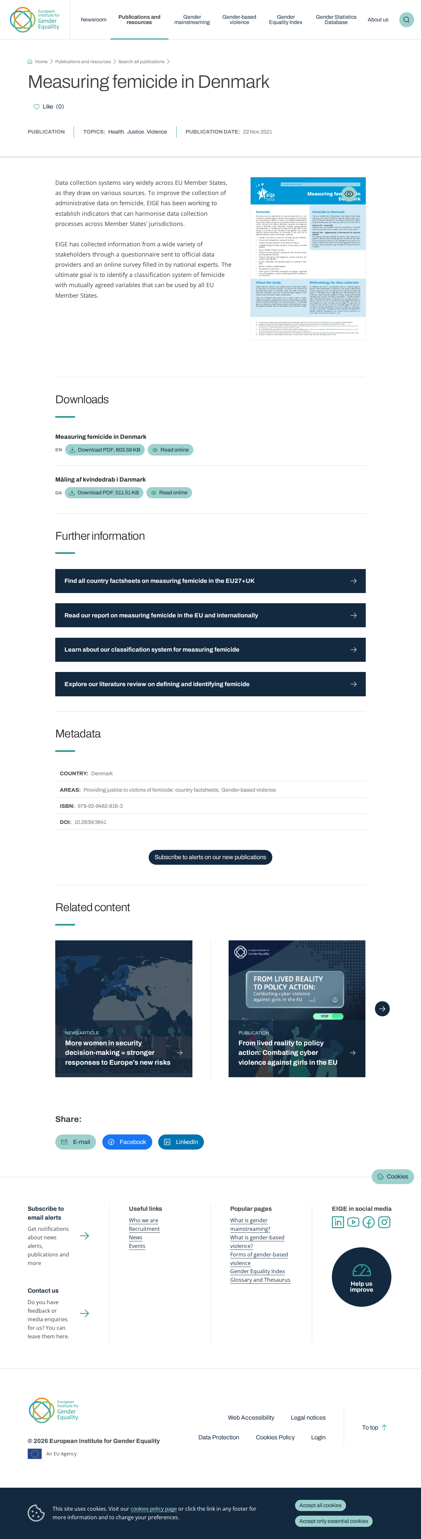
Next (382, 1008)
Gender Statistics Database (336, 19)
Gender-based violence (239, 19)
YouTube (353, 1222)
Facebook (369, 1222)
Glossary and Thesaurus (260, 1279)
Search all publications (141, 61)
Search (406, 19)
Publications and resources (139, 19)
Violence (157, 132)
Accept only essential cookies (333, 1521)
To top (370, 1427)
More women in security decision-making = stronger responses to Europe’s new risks (118, 1052)
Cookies (397, 1177)
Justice (135, 132)
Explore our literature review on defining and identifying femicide (157, 684)
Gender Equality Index (285, 19)
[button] (75, 1142)
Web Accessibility (251, 1417)
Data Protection (218, 1437)
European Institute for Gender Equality (35, 19)
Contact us (43, 1290)
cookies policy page (154, 1509)
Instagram (384, 1222)
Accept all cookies (320, 1505)
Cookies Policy (275, 1437)
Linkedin (338, 1222)
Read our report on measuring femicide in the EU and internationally (161, 615)
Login (318, 1437)
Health (116, 132)
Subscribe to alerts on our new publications (210, 857)
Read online (175, 450)
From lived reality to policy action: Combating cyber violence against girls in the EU (287, 1052)
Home (41, 61)
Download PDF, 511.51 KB (108, 492)
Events (137, 1246)
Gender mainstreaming (192, 19)
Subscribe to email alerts (46, 1213)
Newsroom (94, 19)
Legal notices (308, 1417)
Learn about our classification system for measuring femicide (151, 649)
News (135, 1237)
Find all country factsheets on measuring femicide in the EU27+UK (159, 581)
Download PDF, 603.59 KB (109, 450)
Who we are (143, 1220)
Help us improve (361, 1286)
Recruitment (144, 1228)
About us (378, 19)
